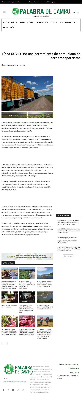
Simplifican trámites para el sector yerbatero (9, 306)
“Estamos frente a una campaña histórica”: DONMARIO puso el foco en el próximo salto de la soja (26, 308)
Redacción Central (12, 65)
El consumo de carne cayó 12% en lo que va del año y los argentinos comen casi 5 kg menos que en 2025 (27, 331)
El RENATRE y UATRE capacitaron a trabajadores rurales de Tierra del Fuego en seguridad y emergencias (27, 284)
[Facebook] (57, 12)
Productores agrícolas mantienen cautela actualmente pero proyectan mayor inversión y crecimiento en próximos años (68, 239)
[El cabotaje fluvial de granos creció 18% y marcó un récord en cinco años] (45, 297)
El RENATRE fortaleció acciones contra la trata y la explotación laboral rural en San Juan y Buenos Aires (9, 331)
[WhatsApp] (26, 71)
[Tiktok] (23, 390)
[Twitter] (8, 390)
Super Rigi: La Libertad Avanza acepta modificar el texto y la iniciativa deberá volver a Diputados (69, 230)
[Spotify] (65, 12)
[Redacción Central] (2, 65)
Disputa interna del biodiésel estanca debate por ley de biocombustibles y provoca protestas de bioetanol (68, 222)
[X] (69, 12)
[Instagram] (61, 12)
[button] (78, 12)
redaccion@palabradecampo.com (14, 381)
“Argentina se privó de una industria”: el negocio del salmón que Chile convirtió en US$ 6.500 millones (45, 283)
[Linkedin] (31, 71)
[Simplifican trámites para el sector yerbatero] (9, 297)
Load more (67, 256)
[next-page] (6, 343)
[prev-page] (2, 343)
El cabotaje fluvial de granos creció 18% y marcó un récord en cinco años (45, 307)
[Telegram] (36, 71)
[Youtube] (73, 12)
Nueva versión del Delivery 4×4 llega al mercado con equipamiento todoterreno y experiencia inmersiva (69, 249)
